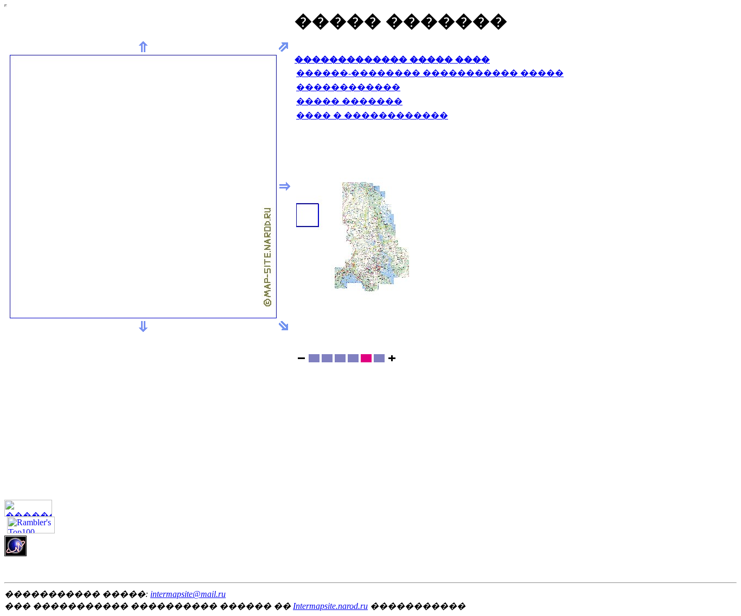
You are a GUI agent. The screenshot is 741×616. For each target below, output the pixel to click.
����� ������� (349, 101)
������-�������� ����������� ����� (430, 73)
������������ (348, 87)
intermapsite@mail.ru (188, 594)
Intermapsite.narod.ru (330, 606)
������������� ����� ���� (392, 59)
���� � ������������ (372, 115)
